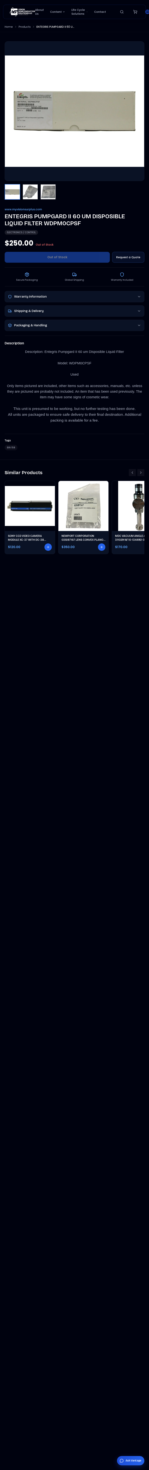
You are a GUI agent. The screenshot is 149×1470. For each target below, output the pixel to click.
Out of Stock (57, 257)
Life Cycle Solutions (78, 12)
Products (25, 27)
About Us (39, 12)
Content (56, 12)
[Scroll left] (132, 472)
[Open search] (121, 11)
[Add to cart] (48, 547)
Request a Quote (128, 257)
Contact (100, 12)
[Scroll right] (140, 472)
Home (9, 27)
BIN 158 (11, 447)
